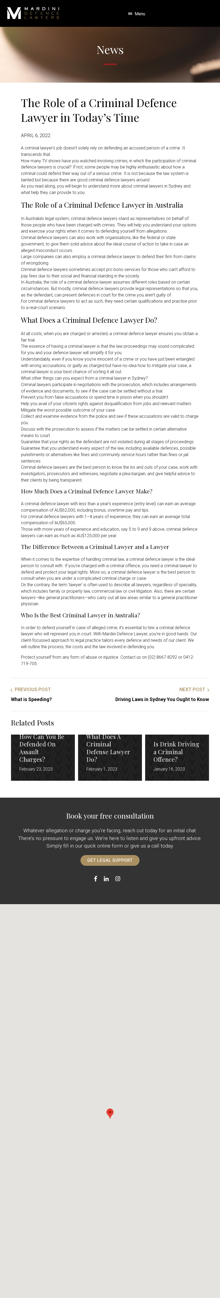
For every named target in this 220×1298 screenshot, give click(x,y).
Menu (140, 13)
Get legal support (110, 860)
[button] (110, 1113)
